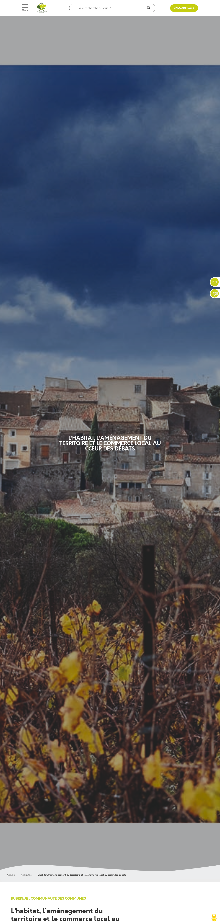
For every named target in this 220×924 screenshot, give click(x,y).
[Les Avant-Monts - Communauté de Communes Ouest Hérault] (41, 8)
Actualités (26, 875)
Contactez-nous (184, 8)
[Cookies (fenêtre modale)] (214, 918)
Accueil (11, 875)
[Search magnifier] (148, 8)
